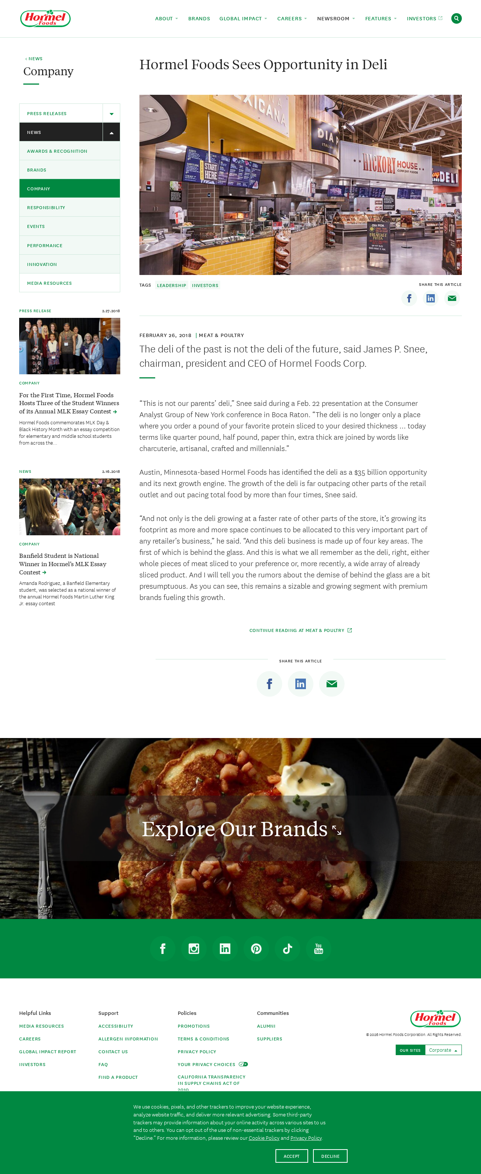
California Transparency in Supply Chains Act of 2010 (211, 1083)
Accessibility (115, 1025)
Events (36, 225)
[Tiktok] (287, 948)
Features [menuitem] (379, 18)
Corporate (440, 1049)
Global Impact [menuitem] (241, 18)
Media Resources (49, 282)
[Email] (452, 298)
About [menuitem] (165, 18)
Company (38, 188)
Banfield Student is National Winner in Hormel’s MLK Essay (62, 563)
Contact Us (113, 1051)
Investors (205, 285)
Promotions (194, 1025)
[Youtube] (318, 948)
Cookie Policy (264, 1137)
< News (34, 59)
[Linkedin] (431, 298)
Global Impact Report (47, 1051)
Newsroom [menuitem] (334, 18)
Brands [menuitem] (199, 18)
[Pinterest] (256, 948)
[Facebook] (409, 298)
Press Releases (47, 113)
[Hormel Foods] (45, 17)
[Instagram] (194, 948)
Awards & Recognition (57, 150)
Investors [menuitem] (423, 18)
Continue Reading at (298, 629)
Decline (330, 1155)
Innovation (42, 263)
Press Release (35, 310)
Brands (36, 169)
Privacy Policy (197, 1051)
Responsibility (46, 207)
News (34, 131)
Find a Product (118, 1076)
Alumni (266, 1025)
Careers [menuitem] (290, 18)
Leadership (171, 285)
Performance (45, 245)
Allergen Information (128, 1038)
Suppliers (269, 1038)
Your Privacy (207, 1064)
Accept (292, 1155)
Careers (30, 1038)
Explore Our (237, 828)
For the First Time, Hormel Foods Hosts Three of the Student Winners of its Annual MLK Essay (69, 402)
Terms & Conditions (204, 1038)
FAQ (103, 1064)
